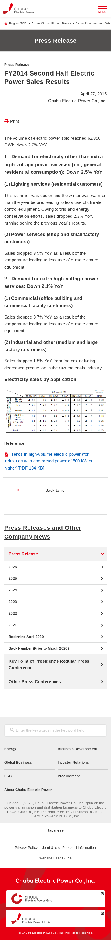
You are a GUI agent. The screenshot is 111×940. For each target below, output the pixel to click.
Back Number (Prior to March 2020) (39, 648)
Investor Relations (73, 763)
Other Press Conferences (35, 681)
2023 (13, 602)
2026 (13, 567)
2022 (13, 613)
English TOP (17, 23)
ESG (8, 776)
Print (14, 121)
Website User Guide (55, 858)
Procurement (69, 776)
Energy (10, 749)
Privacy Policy (26, 848)
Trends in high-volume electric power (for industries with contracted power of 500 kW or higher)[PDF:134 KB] (48, 461)
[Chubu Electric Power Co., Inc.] (55, 882)
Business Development (77, 749)
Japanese (55, 830)
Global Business (18, 763)
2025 (13, 579)
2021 (13, 625)
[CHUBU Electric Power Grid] (55, 898)
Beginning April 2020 (26, 637)
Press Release (23, 553)
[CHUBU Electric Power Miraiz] (55, 918)
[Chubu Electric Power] (18, 8)
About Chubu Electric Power (51, 23)
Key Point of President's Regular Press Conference (49, 664)
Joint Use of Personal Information (69, 848)
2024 (13, 590)
